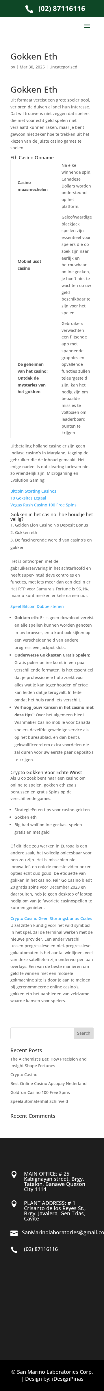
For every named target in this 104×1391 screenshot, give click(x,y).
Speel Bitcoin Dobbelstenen (37, 606)
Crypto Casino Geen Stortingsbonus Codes (51, 918)
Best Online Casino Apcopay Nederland (48, 1083)
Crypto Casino (23, 1074)
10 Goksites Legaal (28, 498)
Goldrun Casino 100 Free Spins (40, 1092)
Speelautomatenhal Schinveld (39, 1101)
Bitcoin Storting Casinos (33, 491)
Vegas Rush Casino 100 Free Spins (43, 505)
